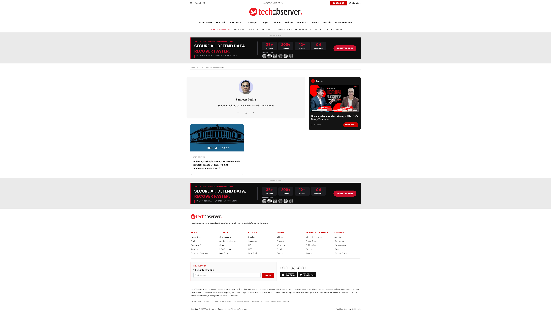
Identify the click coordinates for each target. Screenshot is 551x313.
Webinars (281, 245)
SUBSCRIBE (338, 3)
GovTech (194, 241)
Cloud (221, 245)
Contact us (339, 241)
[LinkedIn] (293, 268)
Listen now (349, 125)
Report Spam (276, 301)
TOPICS (223, 232)
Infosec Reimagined (314, 237)
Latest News (196, 237)
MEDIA (281, 232)
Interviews (252, 241)
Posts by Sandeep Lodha (214, 67)
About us (338, 237)
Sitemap (286, 301)
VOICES (252, 232)
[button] (200, 3)
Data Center (199, 157)
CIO (249, 245)
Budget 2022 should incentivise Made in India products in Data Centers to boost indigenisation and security (216, 164)
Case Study (253, 253)
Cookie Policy (225, 301)
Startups (194, 249)
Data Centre (224, 253)
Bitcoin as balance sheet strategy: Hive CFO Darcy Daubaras (334, 118)
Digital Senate (312, 241)
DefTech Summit (313, 245)
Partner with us (340, 245)
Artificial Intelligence (228, 241)
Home (192, 67)
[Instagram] (303, 268)
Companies (281, 253)
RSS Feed (265, 301)
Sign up (268, 275)
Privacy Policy (196, 301)
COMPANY (340, 232)
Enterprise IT (196, 245)
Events (309, 249)
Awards (309, 253)
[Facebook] (238, 113)
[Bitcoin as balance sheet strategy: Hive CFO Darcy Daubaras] (334, 98)
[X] (253, 113)
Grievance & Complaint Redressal (246, 301)
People (280, 249)
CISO (250, 249)
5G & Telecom (225, 249)
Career (337, 249)
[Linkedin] (246, 113)
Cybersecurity (225, 237)
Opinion (251, 237)
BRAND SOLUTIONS (317, 232)
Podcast (280, 241)
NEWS (194, 232)
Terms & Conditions (210, 301)
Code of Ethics (340, 253)
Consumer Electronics (200, 253)
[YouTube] (298, 268)
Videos (280, 237)
